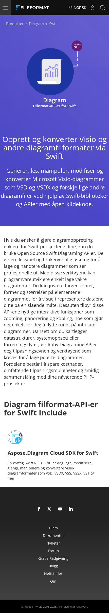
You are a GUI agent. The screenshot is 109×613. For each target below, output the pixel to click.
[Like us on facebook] (39, 509)
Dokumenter (53, 535)
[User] (92, 7)
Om (53, 581)
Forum (53, 550)
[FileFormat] (33, 7)
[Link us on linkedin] (71, 509)
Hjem (53, 528)
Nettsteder (53, 573)
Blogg (53, 566)
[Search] (102, 7)
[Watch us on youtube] (60, 509)
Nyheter (53, 543)
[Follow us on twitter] (49, 509)
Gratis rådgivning (53, 558)
